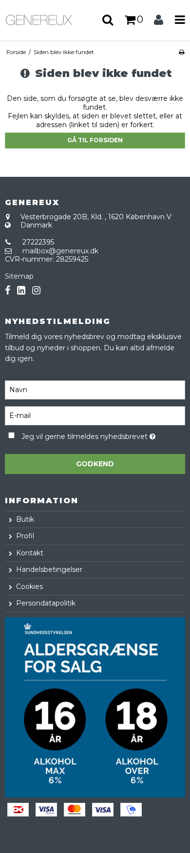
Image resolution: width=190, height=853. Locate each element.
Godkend (95, 463)
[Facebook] (7, 290)
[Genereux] (47, 20)
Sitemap (19, 276)
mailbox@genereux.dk (60, 250)
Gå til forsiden (95, 140)
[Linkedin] (21, 290)
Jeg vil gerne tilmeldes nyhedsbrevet (87, 435)
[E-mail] (95, 415)
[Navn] (95, 389)
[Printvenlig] (181, 52)
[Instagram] (36, 290)
